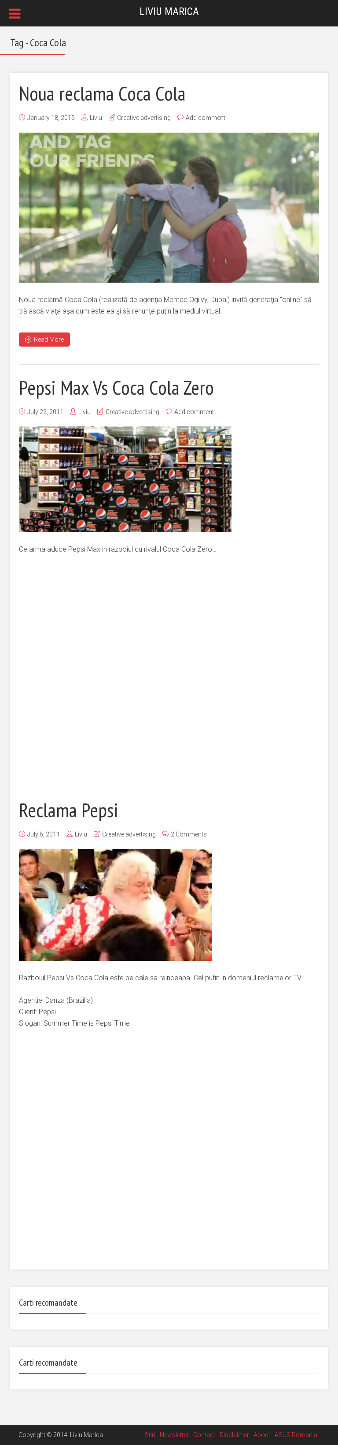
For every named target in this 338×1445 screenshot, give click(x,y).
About (262, 1434)
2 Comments (189, 834)
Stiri (150, 1434)
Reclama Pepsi (68, 809)
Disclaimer (234, 1434)
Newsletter (174, 1434)
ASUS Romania (296, 1434)
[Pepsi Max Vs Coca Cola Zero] (125, 479)
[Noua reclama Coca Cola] (169, 207)
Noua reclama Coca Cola (102, 93)
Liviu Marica (169, 11)
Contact (204, 1434)
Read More (49, 339)
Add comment (205, 117)
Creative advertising (144, 117)
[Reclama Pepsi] (115, 905)
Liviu (96, 117)
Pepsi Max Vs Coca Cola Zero (116, 387)
